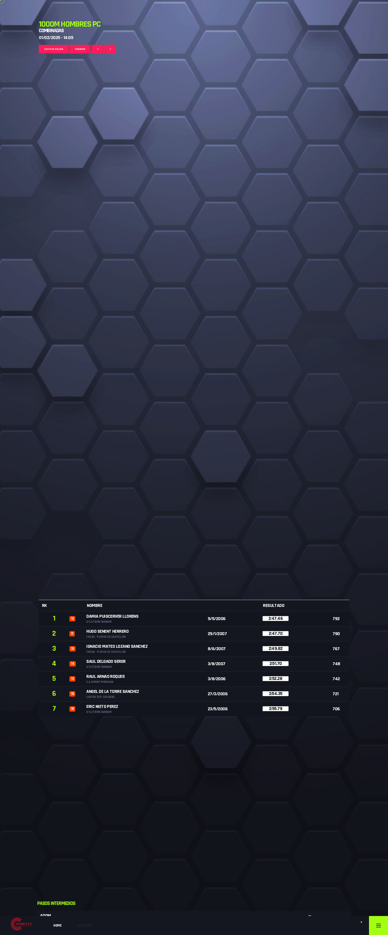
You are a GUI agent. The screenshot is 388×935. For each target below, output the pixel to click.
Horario (80, 49)
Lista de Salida (53, 49)
